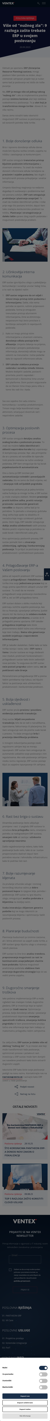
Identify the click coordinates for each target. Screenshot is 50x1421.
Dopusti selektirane (25, 1403)
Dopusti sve (25, 1396)
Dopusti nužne (25, 1409)
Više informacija (25, 1416)
